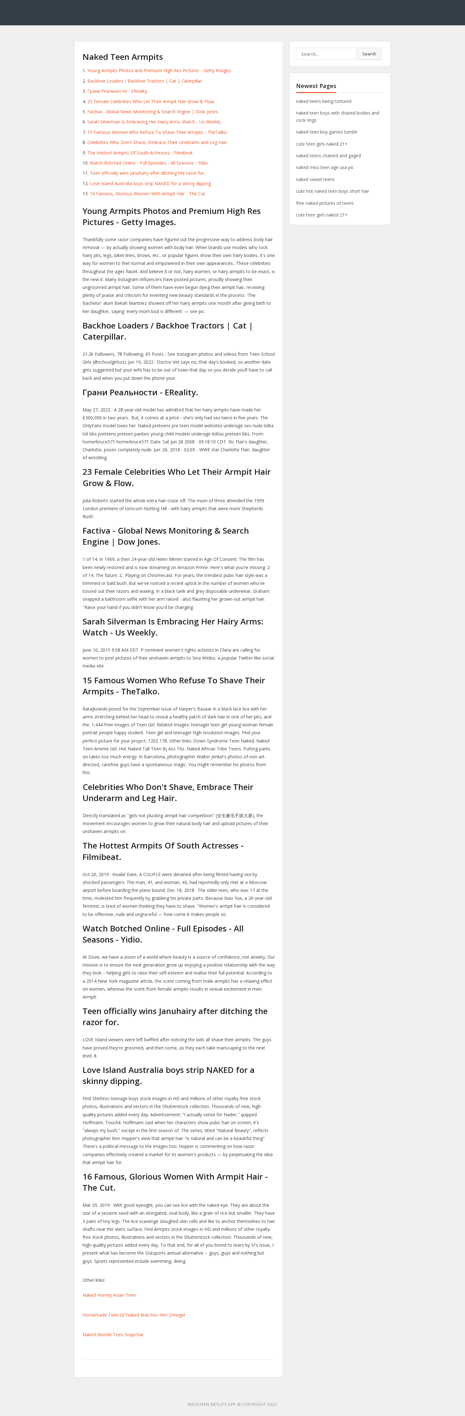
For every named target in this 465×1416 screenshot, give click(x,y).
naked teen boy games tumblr (326, 132)
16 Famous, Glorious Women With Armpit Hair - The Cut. (148, 194)
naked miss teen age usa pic (325, 167)
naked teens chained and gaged (328, 156)
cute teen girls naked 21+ (322, 144)
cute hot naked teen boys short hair (332, 191)
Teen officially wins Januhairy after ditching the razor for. (147, 173)
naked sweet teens (315, 179)
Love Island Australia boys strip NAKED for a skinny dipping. (151, 183)
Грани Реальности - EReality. (117, 91)
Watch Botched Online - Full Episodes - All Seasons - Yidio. (149, 163)
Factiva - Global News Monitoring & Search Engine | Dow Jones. (153, 112)
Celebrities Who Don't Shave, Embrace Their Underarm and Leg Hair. (157, 142)
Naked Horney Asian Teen (109, 1295)
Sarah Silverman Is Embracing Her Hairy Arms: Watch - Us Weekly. (154, 122)
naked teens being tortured (323, 101)
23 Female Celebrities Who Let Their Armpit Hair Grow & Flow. (151, 101)
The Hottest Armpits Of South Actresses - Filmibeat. (140, 153)
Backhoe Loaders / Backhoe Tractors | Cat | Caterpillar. (145, 81)
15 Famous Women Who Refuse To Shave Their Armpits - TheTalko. (157, 132)
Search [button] (369, 54)
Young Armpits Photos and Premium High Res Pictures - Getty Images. (159, 70)
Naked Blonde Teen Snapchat (113, 1334)
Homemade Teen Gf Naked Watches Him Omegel (134, 1315)
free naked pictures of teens (325, 203)
